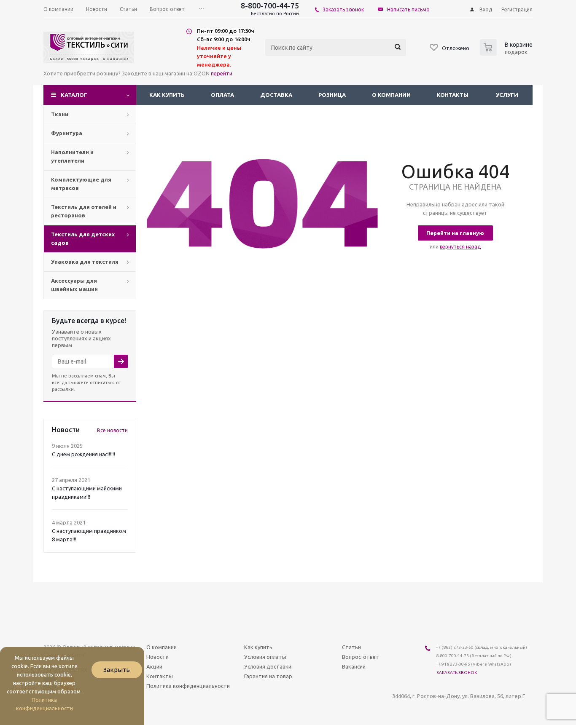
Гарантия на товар (268, 676)
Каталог (74, 95)
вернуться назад (460, 246)
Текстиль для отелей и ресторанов (83, 211)
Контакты (452, 95)
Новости (157, 657)
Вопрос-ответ (360, 657)
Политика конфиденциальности (188, 686)
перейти (221, 73)
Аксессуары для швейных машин (74, 285)
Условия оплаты (265, 657)
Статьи (351, 647)
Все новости (112, 430)
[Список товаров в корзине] (507, 53)
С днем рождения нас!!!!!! (83, 454)
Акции (154, 666)
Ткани (59, 114)
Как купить (167, 95)
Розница (332, 95)
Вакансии (354, 666)
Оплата (222, 95)
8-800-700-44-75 (270, 5)
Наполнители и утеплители (72, 156)
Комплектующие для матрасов (81, 184)
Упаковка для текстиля (84, 262)
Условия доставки (267, 666)
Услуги (507, 95)
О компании (391, 95)
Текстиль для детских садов (83, 238)
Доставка (276, 95)
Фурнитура (66, 133)
